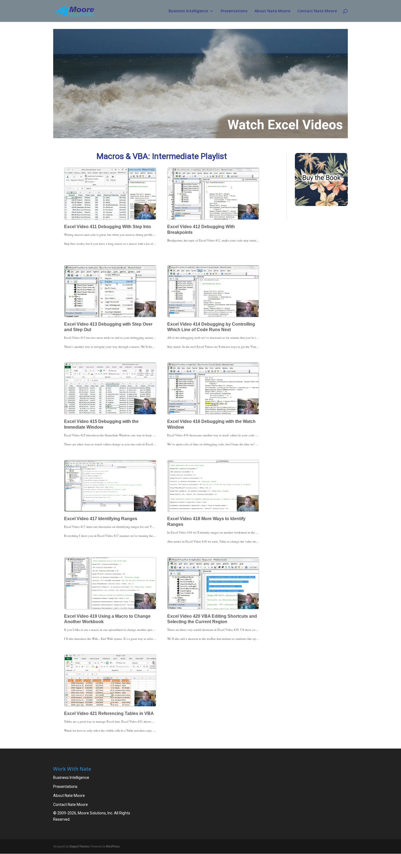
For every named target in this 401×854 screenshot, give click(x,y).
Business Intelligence (188, 11)
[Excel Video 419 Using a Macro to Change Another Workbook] (110, 583)
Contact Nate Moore (317, 11)
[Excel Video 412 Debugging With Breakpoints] (213, 193)
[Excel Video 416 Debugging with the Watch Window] (213, 388)
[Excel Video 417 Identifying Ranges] (110, 486)
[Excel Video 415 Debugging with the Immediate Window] (110, 388)
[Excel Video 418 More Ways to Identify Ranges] (213, 486)
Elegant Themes (79, 846)
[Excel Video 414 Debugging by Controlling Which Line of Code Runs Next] (213, 291)
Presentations (234, 11)
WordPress (113, 846)
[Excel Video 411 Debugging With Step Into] (110, 193)
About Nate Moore (272, 11)
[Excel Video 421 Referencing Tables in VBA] (110, 680)
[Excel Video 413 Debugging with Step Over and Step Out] (110, 291)
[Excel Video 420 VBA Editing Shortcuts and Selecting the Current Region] (213, 583)
